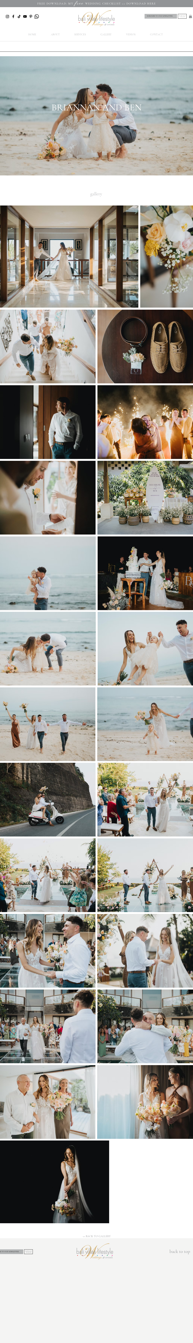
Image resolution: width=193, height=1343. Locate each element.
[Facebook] (13, 16)
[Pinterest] (31, 16)
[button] (190, 16)
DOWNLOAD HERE (141, 3)
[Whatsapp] (36, 16)
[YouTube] (25, 16)
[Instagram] (7, 16)
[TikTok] (19, 16)
